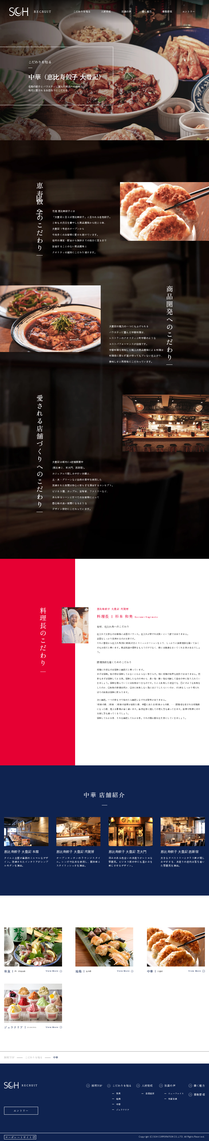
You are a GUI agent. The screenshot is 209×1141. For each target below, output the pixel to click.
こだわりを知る (33, 1057)
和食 (118, 1093)
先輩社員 (172, 1098)
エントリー (188, 11)
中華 (118, 1104)
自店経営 (150, 1093)
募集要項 (167, 11)
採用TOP (9, 1057)
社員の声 (169, 1085)
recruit (39, 11)
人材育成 (147, 1085)
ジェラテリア (122, 1109)
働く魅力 (147, 11)
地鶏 (118, 1098)
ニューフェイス (176, 1093)
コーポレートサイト (18, 1137)
